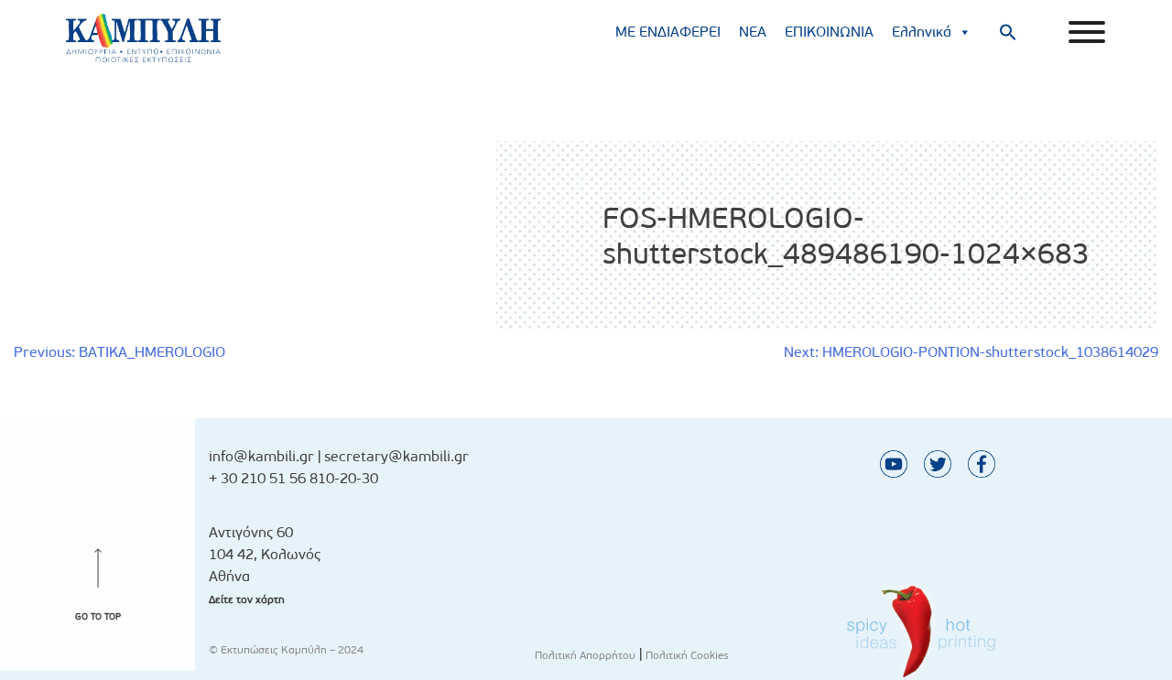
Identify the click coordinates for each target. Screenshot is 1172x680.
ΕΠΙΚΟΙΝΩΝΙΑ (829, 31)
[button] (1008, 32)
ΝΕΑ (752, 31)
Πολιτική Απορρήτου (585, 655)
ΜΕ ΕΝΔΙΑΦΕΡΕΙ (668, 31)
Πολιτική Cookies (687, 655)
